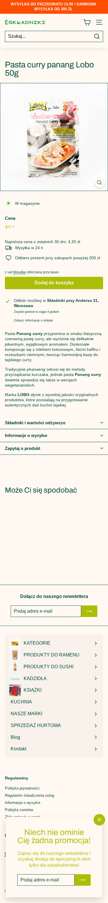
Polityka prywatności (22, 788)
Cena (10, 218)
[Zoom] (99, 182)
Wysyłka (19, 272)
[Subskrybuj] (83, 880)
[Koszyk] (87, 22)
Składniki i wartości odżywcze (35, 422)
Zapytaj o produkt (22, 448)
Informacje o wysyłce (26, 435)
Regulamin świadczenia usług (29, 795)
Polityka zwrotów (19, 810)
